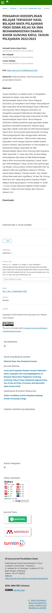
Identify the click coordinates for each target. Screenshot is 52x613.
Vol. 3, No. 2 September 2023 (30, 8)
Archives (13, 8)
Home (5, 8)
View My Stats (19, 590)
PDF (7, 241)
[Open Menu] (2, 2)
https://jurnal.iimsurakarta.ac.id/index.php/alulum (26, 578)
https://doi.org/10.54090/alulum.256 (22, 70)
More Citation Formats (12, 279)
